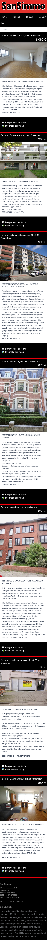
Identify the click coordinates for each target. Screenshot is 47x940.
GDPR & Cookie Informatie (11, 902)
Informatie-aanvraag (14, 125)
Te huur (29, 16)
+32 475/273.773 (11, 895)
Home (4, 16)
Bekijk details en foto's (15, 122)
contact (18, 923)
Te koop (16, 16)
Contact (42, 16)
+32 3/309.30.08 (9, 893)
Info (2, 23)
